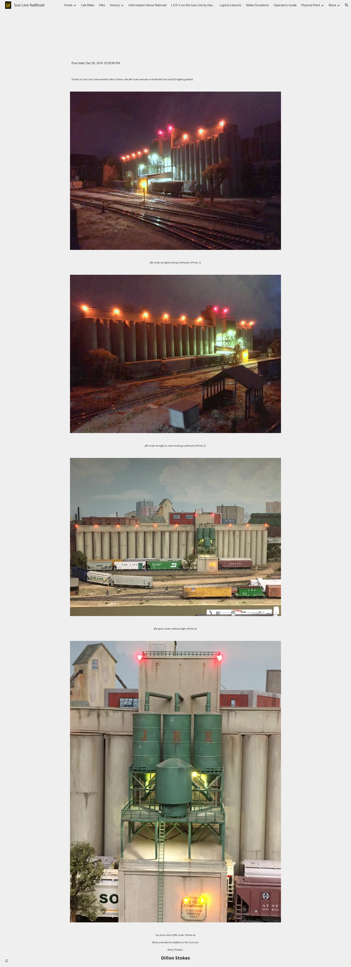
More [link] (332, 5)
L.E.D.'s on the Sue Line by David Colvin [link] (193, 5)
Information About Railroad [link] (147, 5)
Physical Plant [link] (310, 5)
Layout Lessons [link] (230, 5)
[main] (175, 27)
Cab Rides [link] (87, 5)
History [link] (115, 5)
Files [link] (102, 5)
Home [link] (68, 5)
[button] (346, 5)
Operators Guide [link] (285, 5)
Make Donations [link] (257, 5)
